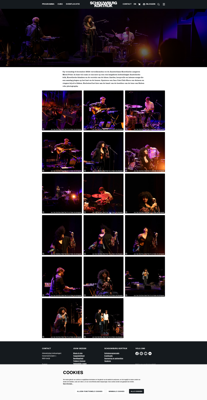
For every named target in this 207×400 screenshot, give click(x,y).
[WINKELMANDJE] (139, 4)
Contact (127, 4)
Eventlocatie (108, 356)
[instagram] (141, 353)
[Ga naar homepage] (103, 4)
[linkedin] (150, 353)
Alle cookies (136, 391)
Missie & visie (77, 353)
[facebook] (137, 353)
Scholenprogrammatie (111, 353)
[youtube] (145, 353)
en (135, 4)
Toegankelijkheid (79, 356)
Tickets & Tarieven (79, 361)
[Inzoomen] (43, 129)
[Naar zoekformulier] (158, 4)
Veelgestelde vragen (80, 363)
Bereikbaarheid (78, 358)
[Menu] (164, 4)
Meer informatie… (68, 384)
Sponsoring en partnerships (113, 358)
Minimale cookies (116, 391)
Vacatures (107, 361)
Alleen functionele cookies (89, 391)
